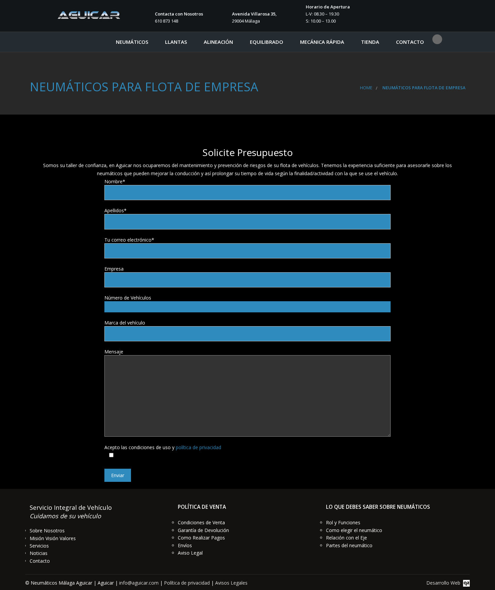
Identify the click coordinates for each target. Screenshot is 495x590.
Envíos (185, 545)
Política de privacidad (187, 583)
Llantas (176, 41)
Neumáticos (132, 41)
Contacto (410, 41)
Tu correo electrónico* (129, 240)
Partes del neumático (349, 545)
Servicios (39, 545)
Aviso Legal (190, 553)
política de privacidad (198, 447)
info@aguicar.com (139, 583)
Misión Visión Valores (53, 538)
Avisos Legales (231, 583)
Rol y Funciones (343, 522)
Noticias (38, 553)
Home (366, 88)
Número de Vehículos (127, 297)
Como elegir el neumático (354, 530)
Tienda (370, 41)
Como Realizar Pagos (201, 537)
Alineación (218, 41)
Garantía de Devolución (203, 530)
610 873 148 (166, 21)
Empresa (114, 269)
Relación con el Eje (346, 537)
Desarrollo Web (444, 583)
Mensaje (113, 351)
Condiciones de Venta (201, 522)
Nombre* (114, 181)
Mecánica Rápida (322, 41)
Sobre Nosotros (47, 530)
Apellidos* (115, 210)
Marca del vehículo (124, 322)
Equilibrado (266, 41)
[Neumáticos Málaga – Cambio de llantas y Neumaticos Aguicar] (88, 12)
